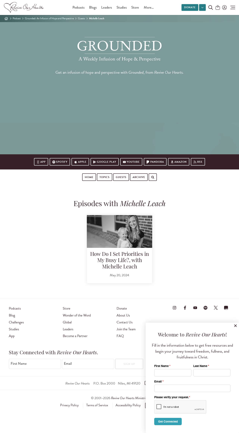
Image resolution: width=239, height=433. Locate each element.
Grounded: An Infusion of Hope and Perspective (49, 18)
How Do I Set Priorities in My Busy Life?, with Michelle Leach (119, 261)
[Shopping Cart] (217, 7)
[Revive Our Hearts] (24, 7)
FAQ (120, 336)
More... (149, 7)
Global (67, 322)
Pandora (157, 162)
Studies (122, 7)
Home (89, 177)
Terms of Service (97, 405)
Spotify (61, 162)
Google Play (106, 162)
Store (135, 7)
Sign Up (129, 364)
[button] (232, 7)
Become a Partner (75, 336)
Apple (82, 162)
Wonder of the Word (77, 315)
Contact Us (125, 322)
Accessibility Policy (128, 405)
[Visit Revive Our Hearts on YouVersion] (226, 308)
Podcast (17, 18)
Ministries (129, 397)
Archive (139, 177)
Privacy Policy (69, 405)
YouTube (133, 162)
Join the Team (126, 329)
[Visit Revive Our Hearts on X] (216, 308)
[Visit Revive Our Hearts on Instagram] (174, 308)
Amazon (180, 162)
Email (68, 363)
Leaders (106, 7)
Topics (105, 177)
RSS (199, 162)
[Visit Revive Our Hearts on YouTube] (195, 308)
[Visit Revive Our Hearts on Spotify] (205, 308)
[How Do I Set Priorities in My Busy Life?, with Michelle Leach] (119, 231)
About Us (123, 315)
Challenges (16, 322)
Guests (81, 18)
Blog (12, 315)
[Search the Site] (210, 7)
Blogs (93, 7)
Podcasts (78, 7)
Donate (190, 7)
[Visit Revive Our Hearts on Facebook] (185, 308)
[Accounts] (224, 7)
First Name (19, 363)
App (43, 162)
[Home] (6, 18)
